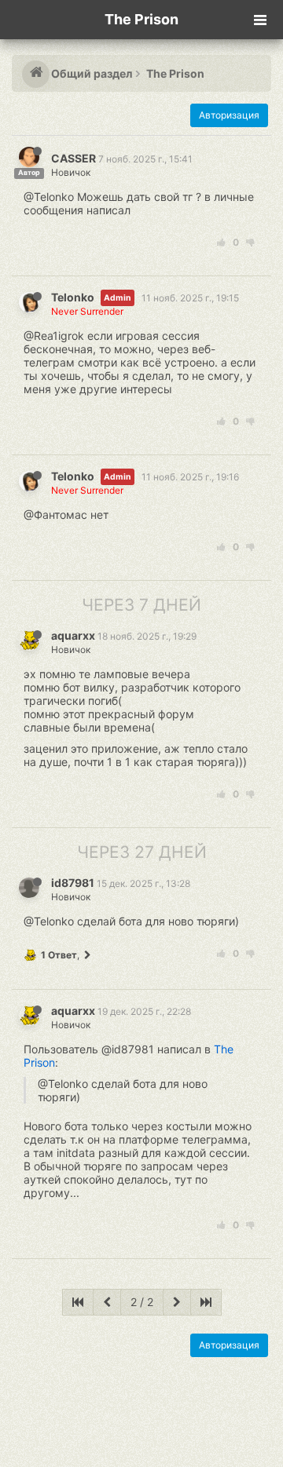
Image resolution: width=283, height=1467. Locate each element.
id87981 (72, 882)
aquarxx (73, 635)
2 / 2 (141, 1301)
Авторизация (229, 115)
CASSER (73, 158)
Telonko (72, 297)
